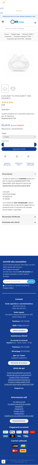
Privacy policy (19, 411)
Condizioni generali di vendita (19, 404)
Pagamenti (19, 409)
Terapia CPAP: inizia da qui (19, 377)
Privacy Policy (8, 288)
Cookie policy (19, 413)
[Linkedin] (21, 392)
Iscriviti (31, 281)
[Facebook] (12, 392)
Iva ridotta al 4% (19, 402)
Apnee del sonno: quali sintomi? (19, 375)
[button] (19, 331)
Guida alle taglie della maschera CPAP (19, 384)
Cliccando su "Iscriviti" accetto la (16, 287)
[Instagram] (17, 392)
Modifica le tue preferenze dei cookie (19, 416)
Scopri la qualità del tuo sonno (19, 373)
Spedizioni (19, 406)
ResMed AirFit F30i (8, 118)
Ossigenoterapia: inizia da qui (19, 380)
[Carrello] (34, 21)
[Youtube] (25, 392)
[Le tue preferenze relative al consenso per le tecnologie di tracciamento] (3, 461)
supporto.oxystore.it (19, 358)
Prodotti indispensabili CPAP (19, 382)
